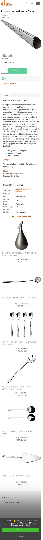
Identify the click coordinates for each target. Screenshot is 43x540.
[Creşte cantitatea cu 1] (7, 69)
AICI (21, 173)
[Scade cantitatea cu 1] (7, 72)
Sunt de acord (22, 530)
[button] (21, 260)
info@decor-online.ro (11, 502)
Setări (21, 536)
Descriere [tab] (6, 95)
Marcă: (5, 17)
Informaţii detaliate (7, 83)
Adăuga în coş (18, 71)
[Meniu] (38, 3)
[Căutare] (26, 3)
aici (28, 525)
